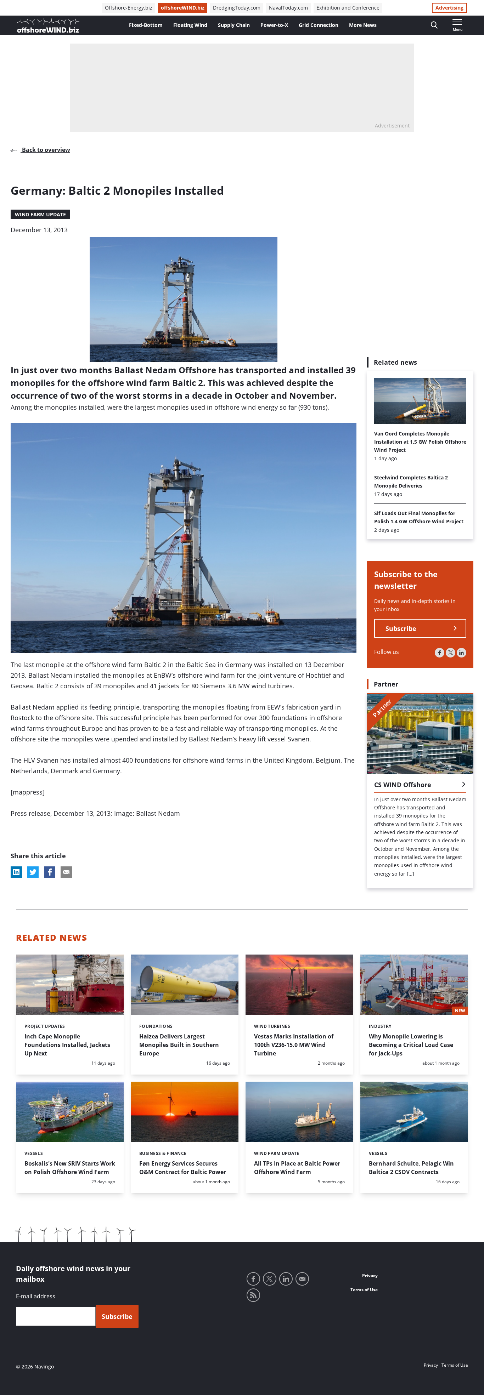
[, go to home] (48, 25)
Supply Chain (234, 25)
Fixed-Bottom (146, 25)
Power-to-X (274, 25)
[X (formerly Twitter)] (450, 652)
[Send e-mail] (302, 1279)
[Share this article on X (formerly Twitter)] (33, 872)
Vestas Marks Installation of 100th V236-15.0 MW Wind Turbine (293, 1044)
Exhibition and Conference (347, 7)
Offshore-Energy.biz (128, 7)
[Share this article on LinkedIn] (16, 872)
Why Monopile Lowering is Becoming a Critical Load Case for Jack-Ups (411, 1044)
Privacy (370, 1275)
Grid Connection (318, 25)
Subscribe (400, 628)
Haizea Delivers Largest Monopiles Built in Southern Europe (179, 1044)
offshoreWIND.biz (182, 7)
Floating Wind (190, 25)
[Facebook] (439, 652)
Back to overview (45, 150)
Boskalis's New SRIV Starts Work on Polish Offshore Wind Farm (69, 1168)
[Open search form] (434, 25)
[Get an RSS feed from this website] (253, 1295)
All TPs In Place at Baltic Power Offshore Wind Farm (297, 1168)
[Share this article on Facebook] (49, 872)
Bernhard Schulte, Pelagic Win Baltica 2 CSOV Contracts (411, 1168)
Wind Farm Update (40, 214)
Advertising (449, 7)
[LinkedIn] (461, 652)
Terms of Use (364, 1290)
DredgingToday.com (236, 7)
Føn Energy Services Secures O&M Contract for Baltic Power (182, 1168)
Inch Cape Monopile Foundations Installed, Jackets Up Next (67, 1044)
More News (363, 25)
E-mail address (35, 1296)
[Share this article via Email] (66, 872)
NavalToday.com (288, 7)
